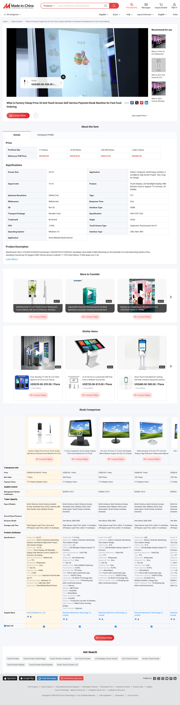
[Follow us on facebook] (154, 678)
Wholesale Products (90, 687)
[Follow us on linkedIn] (175, 678)
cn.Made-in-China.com (116, 690)
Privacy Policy (133, 695)
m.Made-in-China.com (96, 690)
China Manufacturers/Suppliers (67, 687)
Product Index (138, 687)
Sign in (174, 7)
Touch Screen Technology (34, 658)
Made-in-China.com (78, 690)
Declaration (119, 695)
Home (5, 21)
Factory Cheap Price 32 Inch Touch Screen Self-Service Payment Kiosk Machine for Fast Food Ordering (44, 453)
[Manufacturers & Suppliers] (18, 6)
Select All (9, 626)
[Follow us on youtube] (166, 678)
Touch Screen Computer (60, 658)
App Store (10, 678)
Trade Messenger (47, 678)
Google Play (27, 678)
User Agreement (105, 695)
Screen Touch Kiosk (150, 658)
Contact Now (19, 115)
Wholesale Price (107, 687)
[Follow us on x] (158, 678)
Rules (175, 14)
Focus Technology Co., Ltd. (70, 695)
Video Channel (16, 21)
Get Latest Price (139, 115)
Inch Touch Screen (130, 658)
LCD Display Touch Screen (106, 658)
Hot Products (33, 687)
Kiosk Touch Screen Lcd (67, 664)
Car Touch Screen (82, 658)
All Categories (13, 14)
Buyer (115, 14)
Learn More (11, 259)
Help (128, 14)
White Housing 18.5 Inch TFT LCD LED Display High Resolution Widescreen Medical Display (151, 453)
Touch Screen (13, 658)
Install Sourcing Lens (73, 678)
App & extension (144, 14)
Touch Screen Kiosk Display (41, 664)
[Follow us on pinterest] (170, 678)
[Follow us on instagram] (162, 678)
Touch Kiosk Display (15, 664)
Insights (149, 687)
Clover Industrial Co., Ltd (36, 612)
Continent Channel (123, 687)
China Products (47, 687)
